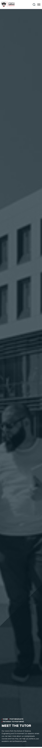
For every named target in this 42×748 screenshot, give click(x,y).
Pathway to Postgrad (13, 722)
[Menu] (38, 5)
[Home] (8, 6)
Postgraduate (16, 719)
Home (5, 719)
